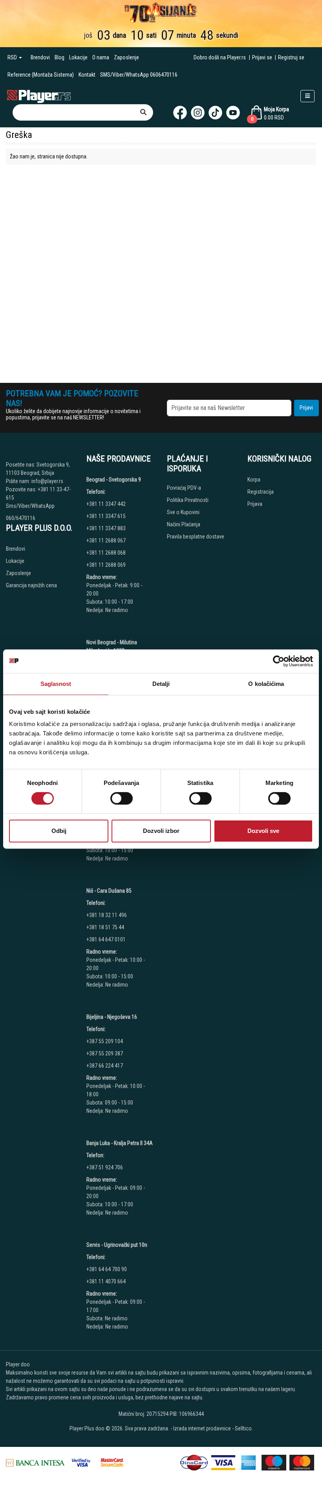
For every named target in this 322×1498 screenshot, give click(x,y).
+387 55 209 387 (104, 1053)
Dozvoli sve (263, 830)
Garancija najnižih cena (31, 585)
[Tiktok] (215, 112)
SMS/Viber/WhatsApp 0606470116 (138, 75)
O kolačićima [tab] (266, 683)
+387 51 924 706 (104, 1167)
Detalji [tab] (161, 683)
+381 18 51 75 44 (105, 927)
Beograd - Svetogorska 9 (113, 479)
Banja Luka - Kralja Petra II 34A (119, 1143)
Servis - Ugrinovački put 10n (116, 1245)
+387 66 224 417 (104, 1065)
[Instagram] (198, 112)
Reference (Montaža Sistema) (40, 75)
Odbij (58, 830)
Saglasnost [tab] (55, 683)
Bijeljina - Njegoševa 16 (111, 1017)
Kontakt (87, 75)
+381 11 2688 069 (106, 565)
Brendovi (40, 57)
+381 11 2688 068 (106, 553)
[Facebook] (180, 112)
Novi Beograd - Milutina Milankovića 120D (111, 646)
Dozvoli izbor (161, 830)
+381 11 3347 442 (106, 504)
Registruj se (291, 57)
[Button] (143, 112)
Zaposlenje (126, 57)
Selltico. (244, 1428)
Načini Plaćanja (183, 524)
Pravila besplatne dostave (195, 536)
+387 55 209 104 (104, 1041)
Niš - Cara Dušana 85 (109, 891)
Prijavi (306, 407)
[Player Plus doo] (39, 95)
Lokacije (78, 57)
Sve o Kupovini (183, 512)
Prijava (254, 504)
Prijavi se (262, 57)
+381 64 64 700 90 (106, 1269)
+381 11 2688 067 (106, 540)
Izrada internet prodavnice (202, 1428)
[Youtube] (233, 112)
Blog (59, 57)
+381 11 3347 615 (106, 516)
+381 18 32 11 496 (106, 915)
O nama (100, 57)
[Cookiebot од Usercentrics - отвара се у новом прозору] (278, 661)
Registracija (260, 492)
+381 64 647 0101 (106, 939)
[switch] (121, 798)
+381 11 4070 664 (106, 1281)
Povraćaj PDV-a (184, 488)
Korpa (253, 479)
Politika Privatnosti (188, 500)
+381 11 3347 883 (106, 528)
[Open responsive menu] (307, 96)
